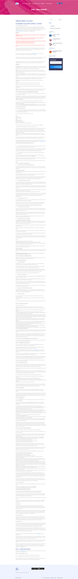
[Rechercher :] (53, 19)
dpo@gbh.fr (38, 533)
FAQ (39, 3)
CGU (42, 577)
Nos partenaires (35, 3)
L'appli (27, 3)
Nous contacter (49, 3)
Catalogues (52, 26)
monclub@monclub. (23, 551)
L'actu (29, 3)
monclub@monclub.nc (35, 53)
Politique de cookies (53, 577)
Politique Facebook (60, 577)
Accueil (23, 3)
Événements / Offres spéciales (55, 28)
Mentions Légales (46, 577)
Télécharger (43, 3)
